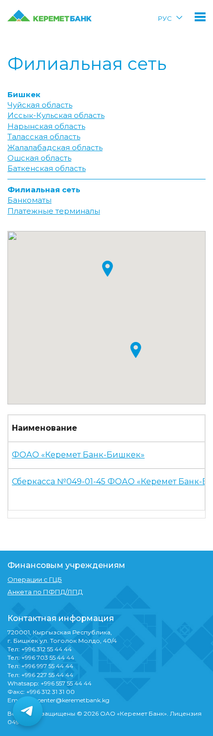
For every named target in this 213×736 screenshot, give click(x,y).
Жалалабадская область (55, 147)
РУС (165, 18)
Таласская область (43, 136)
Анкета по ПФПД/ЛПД (45, 592)
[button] (107, 269)
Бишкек (24, 94)
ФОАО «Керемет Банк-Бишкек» (78, 454)
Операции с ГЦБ (34, 579)
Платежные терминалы (53, 211)
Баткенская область (46, 168)
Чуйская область (39, 105)
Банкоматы (29, 200)
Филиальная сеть (43, 189)
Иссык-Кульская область (56, 115)
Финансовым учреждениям (66, 565)
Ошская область (39, 158)
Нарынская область (46, 126)
